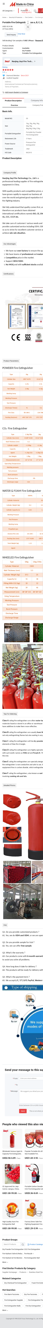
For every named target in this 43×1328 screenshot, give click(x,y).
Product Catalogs (36, 1244)
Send (23, 1111)
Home (4, 17)
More (4, 1310)
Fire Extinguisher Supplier (13, 1300)
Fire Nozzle (28, 1253)
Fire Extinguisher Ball (32, 1258)
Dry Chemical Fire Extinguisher (15, 1283)
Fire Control (28, 17)
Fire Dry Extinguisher (33, 1306)
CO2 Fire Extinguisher (32, 1249)
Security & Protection (15, 17)
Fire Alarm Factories (11, 1294)
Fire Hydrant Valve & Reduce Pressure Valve (18, 1253)
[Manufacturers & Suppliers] (22, 4)
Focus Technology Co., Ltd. (30, 1319)
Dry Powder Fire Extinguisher (13, 1249)
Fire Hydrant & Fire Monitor (12, 1258)
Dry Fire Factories (30, 1294)
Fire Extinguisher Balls (12, 1306)
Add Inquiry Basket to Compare (16, 92)
